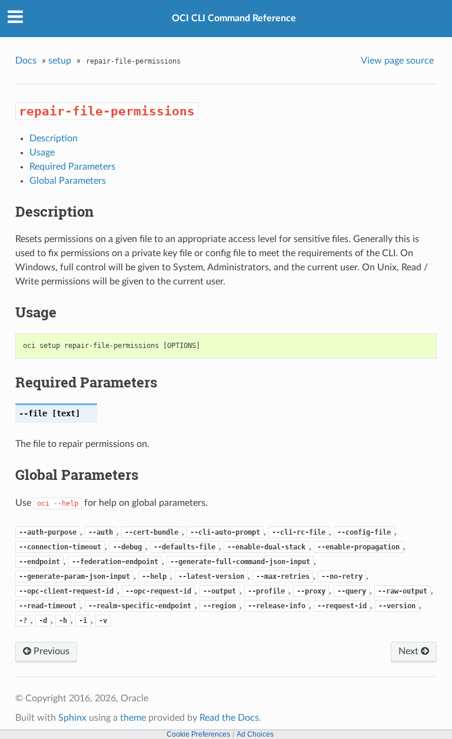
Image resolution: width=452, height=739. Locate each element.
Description (53, 138)
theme (133, 718)
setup (59, 60)
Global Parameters (67, 180)
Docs (25, 60)
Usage (42, 152)
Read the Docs (229, 718)
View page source (397, 60)
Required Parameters (72, 166)
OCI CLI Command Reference (234, 18)
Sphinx (72, 718)
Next (409, 651)
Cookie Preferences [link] (198, 734)
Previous (50, 651)
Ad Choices (255, 734)
